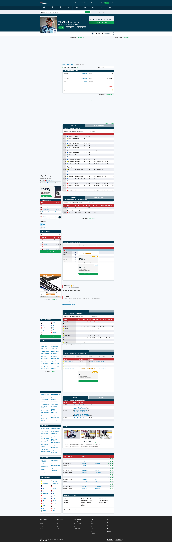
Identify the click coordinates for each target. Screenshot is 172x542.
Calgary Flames (44, 348)
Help (92, 525)
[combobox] (65, 12)
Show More (50, 251)
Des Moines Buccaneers (45, 464)
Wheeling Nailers (54, 450)
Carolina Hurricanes (45, 349)
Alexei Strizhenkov (50, 180)
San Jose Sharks (54, 353)
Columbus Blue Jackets (45, 355)
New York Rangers (54, 346)
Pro (102, 2)
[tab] (73, 125)
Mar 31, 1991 (84, 73)
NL (53, 330)
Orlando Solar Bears (55, 431)
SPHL (44, 327)
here (90, 511)
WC (43, 508)
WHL (43, 330)
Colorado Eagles (44, 409)
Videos (71, 2)
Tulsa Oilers (53, 449)
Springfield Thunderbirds (53, 410)
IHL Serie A (54, 481)
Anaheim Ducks (44, 343)
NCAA (44, 329)
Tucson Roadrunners (55, 417)
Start (63, 64)
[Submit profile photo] (110, 19)
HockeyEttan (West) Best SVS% (80, 413)
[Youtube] (48, 176)
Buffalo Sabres (44, 346)
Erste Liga (54, 488)
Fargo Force (43, 469)
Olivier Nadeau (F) (45, 204)
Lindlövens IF (70, 163)
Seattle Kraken (54, 355)
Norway (56, 211)
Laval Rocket (43, 422)
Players (76, 351)
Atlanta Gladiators (44, 431)
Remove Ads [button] (126, 37)
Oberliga (44, 507)
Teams (58, 2)
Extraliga (54, 332)
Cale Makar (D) (45, 207)
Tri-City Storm (53, 468)
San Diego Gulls (54, 406)
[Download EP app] (50, 192)
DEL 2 (44, 505)
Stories (84, 2)
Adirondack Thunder (45, 428)
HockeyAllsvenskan (46, 481)
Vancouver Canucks (55, 363)
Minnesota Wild (44, 365)
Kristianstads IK (71, 178)
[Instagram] (45, 176)
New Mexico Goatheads (55, 428)
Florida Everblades (44, 436)
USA (40, 525)
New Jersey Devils (54, 343)
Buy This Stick (53, 294)
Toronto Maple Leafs (55, 360)
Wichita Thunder (54, 452)
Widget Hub (93, 521)
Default (73, 125)
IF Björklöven (70, 174)
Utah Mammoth (54, 361)
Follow (61, 27)
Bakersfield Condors (45, 396)
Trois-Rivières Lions (54, 447)
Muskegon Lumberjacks (55, 462)
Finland (41, 526)
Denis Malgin (46, 244)
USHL (53, 322)
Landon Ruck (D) (45, 209)
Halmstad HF (70, 136)
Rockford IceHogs (54, 404)
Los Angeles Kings (44, 363)
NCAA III (54, 500)
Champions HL (45, 493)
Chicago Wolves (44, 402)
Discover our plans (101, 22)
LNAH (53, 501)
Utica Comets (53, 419)
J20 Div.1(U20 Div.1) (68, 335)
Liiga (53, 329)
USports (54, 503)
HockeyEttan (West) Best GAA (80, 411)
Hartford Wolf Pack (44, 414)
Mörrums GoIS (71, 159)
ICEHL (44, 512)
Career (92, 535)
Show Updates (70, 27)
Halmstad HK (84, 84)
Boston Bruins (44, 344)
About (92, 523)
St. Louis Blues (54, 356)
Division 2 (77, 136)
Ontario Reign (53, 399)
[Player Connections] (96, 19)
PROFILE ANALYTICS (108, 33)
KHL (53, 325)
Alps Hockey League (56, 480)
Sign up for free (66, 304)
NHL (56, 207)
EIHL (53, 485)
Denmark (71, 24)
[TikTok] (50, 176)
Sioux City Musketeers (55, 465)
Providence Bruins (54, 401)
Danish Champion (77, 420)
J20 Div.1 (77, 138)
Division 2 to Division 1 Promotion (80, 404)
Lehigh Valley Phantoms (55, 394)
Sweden (85, 81)
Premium (111, 86)
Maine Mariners (44, 452)
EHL (43, 491)
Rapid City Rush (54, 433)
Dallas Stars (43, 356)
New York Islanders (54, 344)
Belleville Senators (44, 397)
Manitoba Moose (54, 396)
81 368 (99, 33)
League (101, 397)
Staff (101, 351)
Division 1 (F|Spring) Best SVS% (80, 408)
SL (43, 501)
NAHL (53, 324)
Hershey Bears (44, 418)
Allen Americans (44, 429)
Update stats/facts (70, 67)
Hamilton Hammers (45, 412)
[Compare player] (107, 19)
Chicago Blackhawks (45, 351)
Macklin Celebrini (47, 242)
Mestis (44, 488)
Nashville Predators (45, 368)
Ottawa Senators (54, 348)
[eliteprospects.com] (43, 2)
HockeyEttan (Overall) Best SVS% (80, 410)
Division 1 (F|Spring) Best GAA (80, 407)
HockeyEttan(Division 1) (69, 333)
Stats (53, 2)
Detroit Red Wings (44, 358)
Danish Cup (77, 210)
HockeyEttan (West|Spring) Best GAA (81, 414)
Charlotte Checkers (45, 401)
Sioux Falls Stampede (55, 467)
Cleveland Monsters (45, 404)
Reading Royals (54, 435)
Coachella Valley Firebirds (44, 407)
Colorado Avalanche (45, 353)
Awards (90, 2)
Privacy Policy (93, 526)
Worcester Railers (54, 454)
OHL (43, 332)
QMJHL (44, 334)
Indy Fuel (43, 446)
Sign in (111, 2)
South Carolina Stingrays (54, 440)
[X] (43, 176)
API (91, 530)
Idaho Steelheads (44, 444)
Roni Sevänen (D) (45, 211)
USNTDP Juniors (54, 470)
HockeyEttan (45, 485)
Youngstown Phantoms (55, 473)
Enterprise (93, 533)
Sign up (106, 2)
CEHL (53, 486)
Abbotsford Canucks (45, 394)
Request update (110, 94)
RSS (91, 531)
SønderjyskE (70, 185)
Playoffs (97, 181)
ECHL (44, 325)
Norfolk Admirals (54, 429)
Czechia (56, 214)
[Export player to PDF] (104, 19)
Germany (41, 528)
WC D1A (44, 510)
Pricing (96, 2)
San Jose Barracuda (54, 407)
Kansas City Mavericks (45, 451)
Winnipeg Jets (53, 368)
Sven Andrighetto (47, 239)
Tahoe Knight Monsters (55, 442)
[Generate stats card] (99, 19)
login (73, 304)
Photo (92, 528)
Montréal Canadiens (45, 366)
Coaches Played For (99, 125)
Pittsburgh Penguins (55, 351)
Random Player (97, 12)
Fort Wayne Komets (45, 438)
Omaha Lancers (54, 463)
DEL (43, 503)
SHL (56, 204)
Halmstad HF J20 (71, 138)
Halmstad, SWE (84, 78)
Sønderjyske (64, 24)
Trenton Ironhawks (54, 445)
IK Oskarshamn (70, 167)
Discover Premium (88, 381)
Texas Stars (53, 414)
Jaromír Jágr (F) (45, 214)
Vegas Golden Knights (55, 365)
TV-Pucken (77, 207)
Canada (41, 523)
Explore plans (88, 273)
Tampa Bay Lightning (55, 358)
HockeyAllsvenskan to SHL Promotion (81, 417)
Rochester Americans (55, 402)
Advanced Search (109, 12)
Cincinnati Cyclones (45, 435)
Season (75, 397)
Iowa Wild (43, 420)
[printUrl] (93, 33)
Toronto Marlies (54, 415)
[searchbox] (65, 12)
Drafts (76, 2)
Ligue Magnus (55, 483)
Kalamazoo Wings (44, 449)
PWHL (53, 510)
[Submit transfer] (112, 19)
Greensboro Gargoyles (45, 440)
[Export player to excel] (101, 19)
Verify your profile (67, 511)
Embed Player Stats (109, 123)
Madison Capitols (54, 460)
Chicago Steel (43, 463)
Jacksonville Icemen (45, 447)
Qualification (98, 150)
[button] (110, 8)
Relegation (98, 171)
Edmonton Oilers (44, 360)
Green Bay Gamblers (45, 471)
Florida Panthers (44, 361)
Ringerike (70, 181)
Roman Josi (46, 246)
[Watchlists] (93, 19)
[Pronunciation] (90, 19)
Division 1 (77, 145)
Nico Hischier (46, 249)
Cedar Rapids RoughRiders (43, 461)
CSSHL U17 (57, 209)
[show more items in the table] (59, 217)
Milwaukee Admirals (55, 397)
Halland (70, 207)
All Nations (42, 530)
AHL (43, 324)
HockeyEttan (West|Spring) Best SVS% (81, 415)
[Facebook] (41, 176)
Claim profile (82, 27)
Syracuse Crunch (54, 412)
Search (87, 12)
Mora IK (69, 169)
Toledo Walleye (54, 444)
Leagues (65, 2)
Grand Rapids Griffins (45, 410)
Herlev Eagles (71, 210)
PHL (53, 490)
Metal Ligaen (45, 490)
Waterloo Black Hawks (55, 472)
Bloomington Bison (44, 433)
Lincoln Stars (43, 472)
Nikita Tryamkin (51, 182)
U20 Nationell (45, 483)
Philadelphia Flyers (54, 349)
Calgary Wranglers (44, 399)
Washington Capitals (55, 366)
